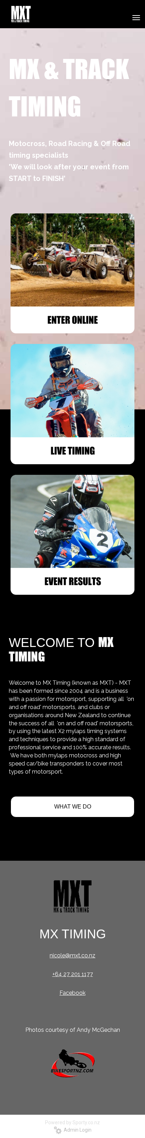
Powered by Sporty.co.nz (72, 1122)
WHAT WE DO (72, 807)
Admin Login (77, 1130)
